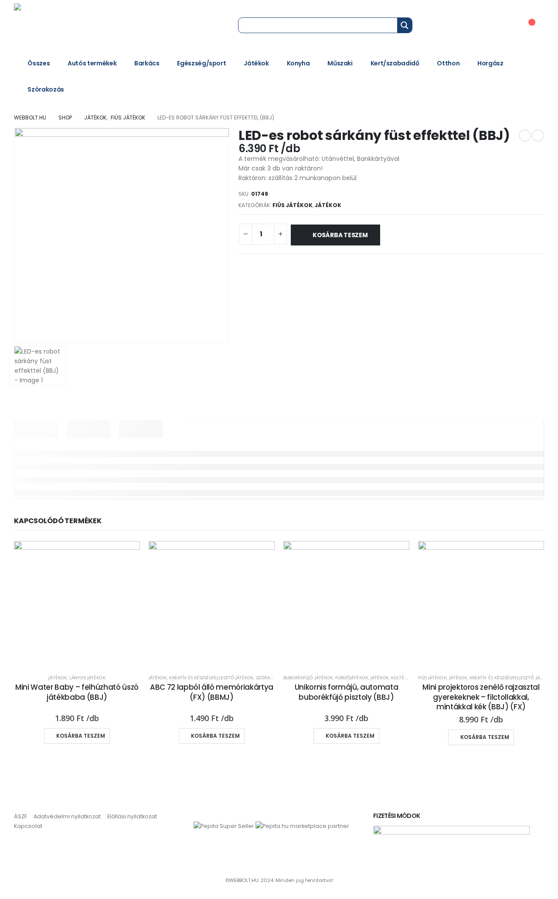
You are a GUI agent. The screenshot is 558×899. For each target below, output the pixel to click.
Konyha (298, 63)
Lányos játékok (87, 677)
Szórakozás (45, 89)
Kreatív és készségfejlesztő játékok (211, 677)
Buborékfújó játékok (308, 677)
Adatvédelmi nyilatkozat (67, 816)
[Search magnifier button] (404, 25)
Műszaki (340, 63)
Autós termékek (92, 63)
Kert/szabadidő (395, 63)
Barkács (147, 63)
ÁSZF (20, 816)
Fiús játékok (292, 205)
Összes (38, 63)
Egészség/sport (201, 63)
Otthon (448, 63)
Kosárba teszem (340, 235)
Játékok (256, 63)
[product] (77, 604)
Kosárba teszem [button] (80, 735)
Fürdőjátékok (351, 677)
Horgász (490, 63)
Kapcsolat (28, 826)
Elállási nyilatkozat (132, 816)
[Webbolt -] (73, 24)
